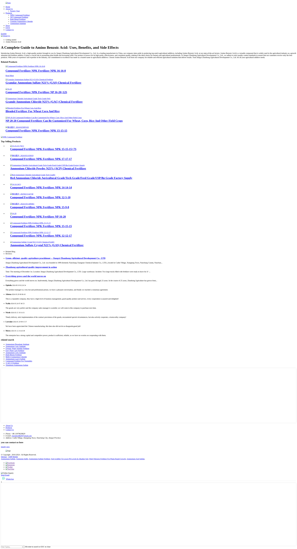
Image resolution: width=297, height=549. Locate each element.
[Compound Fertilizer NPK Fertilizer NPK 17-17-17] (21, 156)
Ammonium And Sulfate (136, 459)
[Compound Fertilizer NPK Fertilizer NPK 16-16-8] (25, 66)
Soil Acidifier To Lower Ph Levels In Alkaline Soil (69, 459)
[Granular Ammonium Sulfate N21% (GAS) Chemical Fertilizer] (29, 80)
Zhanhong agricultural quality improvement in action (31, 267)
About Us (9, 9)
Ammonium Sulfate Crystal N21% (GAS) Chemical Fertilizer (47, 245)
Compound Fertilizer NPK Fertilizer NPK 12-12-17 (41, 235)
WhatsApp (10, 479)
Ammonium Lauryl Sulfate (15, 359)
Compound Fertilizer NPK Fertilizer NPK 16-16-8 (36, 70)
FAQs (8, 28)
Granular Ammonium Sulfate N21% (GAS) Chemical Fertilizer (43, 82)
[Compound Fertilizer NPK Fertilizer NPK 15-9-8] (22, 204)
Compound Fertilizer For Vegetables (19, 361)
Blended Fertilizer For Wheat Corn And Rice (33, 111)
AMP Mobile (13, 457)
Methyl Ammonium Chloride (16, 357)
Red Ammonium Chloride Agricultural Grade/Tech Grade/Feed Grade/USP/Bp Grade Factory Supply (71, 177)
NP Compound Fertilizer (19, 17)
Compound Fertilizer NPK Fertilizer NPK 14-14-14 (41, 187)
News (8, 26)
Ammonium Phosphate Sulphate (17, 344)
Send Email (5, 475)
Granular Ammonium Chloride (21, 21)
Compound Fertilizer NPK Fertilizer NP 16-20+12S (36, 92)
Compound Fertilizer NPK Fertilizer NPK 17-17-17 (41, 158)
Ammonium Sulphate (18, 23)
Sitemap (4, 457)
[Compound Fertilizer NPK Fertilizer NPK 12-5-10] (21, 194)
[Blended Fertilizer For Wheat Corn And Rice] (23, 108)
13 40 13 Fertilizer (12, 363)
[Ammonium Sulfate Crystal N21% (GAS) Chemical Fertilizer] (32, 242)
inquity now (5, 447)
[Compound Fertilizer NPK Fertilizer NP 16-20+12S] (9, 89)
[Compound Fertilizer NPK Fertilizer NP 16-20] (13, 213)
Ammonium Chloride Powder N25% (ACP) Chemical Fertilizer (48, 168)
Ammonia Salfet (22, 459)
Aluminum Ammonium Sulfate (17, 365)
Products (9, 13)
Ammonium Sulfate (8, 459)
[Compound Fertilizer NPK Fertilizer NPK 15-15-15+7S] (17, 146)
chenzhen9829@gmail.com (22, 436)
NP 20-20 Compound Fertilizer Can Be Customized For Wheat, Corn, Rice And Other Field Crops (64, 120)
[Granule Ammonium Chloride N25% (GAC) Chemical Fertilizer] (28, 99)
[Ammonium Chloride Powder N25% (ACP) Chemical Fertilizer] (47, 165)
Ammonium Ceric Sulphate (16, 346)
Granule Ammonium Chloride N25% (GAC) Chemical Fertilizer (44, 101)
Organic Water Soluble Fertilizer (17, 348)
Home (8, 7)
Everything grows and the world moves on (26, 276)
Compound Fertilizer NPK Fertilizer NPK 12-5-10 (40, 197)
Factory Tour (15, 11)
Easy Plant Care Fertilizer (15, 351)
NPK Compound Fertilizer (20, 15)
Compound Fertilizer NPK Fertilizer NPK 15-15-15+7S (43, 149)
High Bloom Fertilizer (14, 355)
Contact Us (10, 30)
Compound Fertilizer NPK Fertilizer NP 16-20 (38, 216)
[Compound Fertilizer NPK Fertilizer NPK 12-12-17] (30, 233)
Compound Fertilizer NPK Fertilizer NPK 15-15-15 (36, 130)
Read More (10, 76)
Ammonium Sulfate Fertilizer (39, 459)
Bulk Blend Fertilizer (18, 19)
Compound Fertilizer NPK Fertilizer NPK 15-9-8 (39, 207)
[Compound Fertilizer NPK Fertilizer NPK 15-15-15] (17, 127)
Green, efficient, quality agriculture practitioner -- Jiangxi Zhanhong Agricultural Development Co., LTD (55, 258)
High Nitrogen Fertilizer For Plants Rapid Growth (107, 459)
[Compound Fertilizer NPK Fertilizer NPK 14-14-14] (15, 184)
